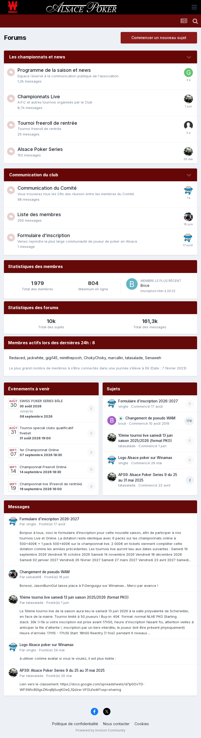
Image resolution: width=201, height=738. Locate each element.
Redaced (17, 358)
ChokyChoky (95, 358)
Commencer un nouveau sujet (158, 37)
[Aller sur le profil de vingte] (188, 190)
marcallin (115, 358)
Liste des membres (39, 214)
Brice (145, 285)
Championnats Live (39, 96)
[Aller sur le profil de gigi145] (188, 72)
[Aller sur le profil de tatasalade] (188, 99)
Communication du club (33, 174)
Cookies (142, 723)
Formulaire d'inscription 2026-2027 (148, 401)
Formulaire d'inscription (44, 235)
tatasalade (134, 358)
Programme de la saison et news (54, 70)
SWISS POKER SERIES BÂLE (41, 401)
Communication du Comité (47, 188)
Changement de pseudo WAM (150, 418)
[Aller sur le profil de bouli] (111, 420)
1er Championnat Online (39, 450)
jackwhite (35, 358)
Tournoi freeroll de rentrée (47, 123)
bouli (122, 423)
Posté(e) (52, 524)
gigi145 (52, 358)
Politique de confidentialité (75, 723)
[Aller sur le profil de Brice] (132, 284)
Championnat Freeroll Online (43, 467)
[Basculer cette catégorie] (189, 57)
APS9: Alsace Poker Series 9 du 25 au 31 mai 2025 (62, 670)
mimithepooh (71, 358)
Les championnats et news (37, 56)
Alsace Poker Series (40, 149)
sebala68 (33, 577)
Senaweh (153, 358)
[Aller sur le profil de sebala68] (188, 216)
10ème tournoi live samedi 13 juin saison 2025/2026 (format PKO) (74, 597)
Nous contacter (116, 723)
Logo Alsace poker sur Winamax (145, 458)
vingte (123, 406)
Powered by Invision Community (100, 730)
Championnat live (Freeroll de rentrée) (51, 484)
